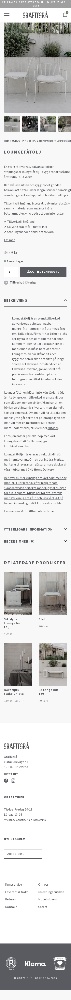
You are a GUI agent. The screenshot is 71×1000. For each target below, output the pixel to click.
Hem (6, 141)
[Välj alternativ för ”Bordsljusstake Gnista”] (28, 692)
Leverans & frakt (16, 892)
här (27, 446)
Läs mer (9, 240)
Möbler (30, 141)
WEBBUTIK (18, 141)
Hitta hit (11, 774)
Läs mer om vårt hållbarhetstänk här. (29, 511)
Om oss (43, 884)
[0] (65, 16)
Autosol (53, 428)
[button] (28, 621)
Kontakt (11, 907)
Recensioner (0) (19, 541)
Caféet (43, 907)
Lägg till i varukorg (43, 272)
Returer (10, 899)
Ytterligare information (28, 529)
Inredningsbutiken (51, 892)
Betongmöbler (45, 141)
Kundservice (13, 884)
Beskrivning (15, 300)
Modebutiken (47, 899)
